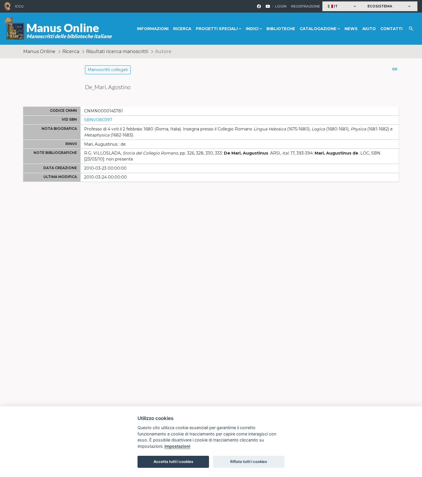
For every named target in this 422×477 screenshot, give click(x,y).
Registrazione (305, 6)
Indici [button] (252, 28)
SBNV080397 (98, 119)
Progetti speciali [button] (217, 28)
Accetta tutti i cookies (173, 461)
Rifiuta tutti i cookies (248, 461)
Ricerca (182, 28)
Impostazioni (177, 446)
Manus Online (39, 51)
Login (281, 6)
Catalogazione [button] (318, 28)
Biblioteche (280, 28)
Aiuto (369, 28)
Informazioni (153, 28)
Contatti (391, 28)
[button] (342, 6)
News (351, 28)
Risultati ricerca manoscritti (117, 51)
